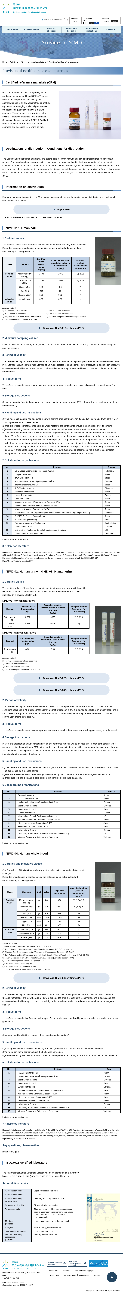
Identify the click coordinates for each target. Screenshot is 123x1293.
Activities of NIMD (32, 30)
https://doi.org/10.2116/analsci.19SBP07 (18, 561)
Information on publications (91, 30)
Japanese (74, 18)
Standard (106, 21)
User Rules (66, 1270)
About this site (84, 1275)
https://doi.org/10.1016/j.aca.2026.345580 (18, 1139)
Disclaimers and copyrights (84, 1270)
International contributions (36, 62)
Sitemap (97, 1275)
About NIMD (12, 30)
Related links (53, 1270)
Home (4, 62)
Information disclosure (71, 30)
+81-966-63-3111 (12, 1278)
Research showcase (51, 30)
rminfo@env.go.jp (10, 1152)
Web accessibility (69, 1275)
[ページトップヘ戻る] (112, 1277)
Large (114, 21)
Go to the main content (53, 20)
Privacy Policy (54, 1275)
